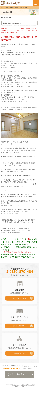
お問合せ (19, 374)
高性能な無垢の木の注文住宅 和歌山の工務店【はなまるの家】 (23, 385)
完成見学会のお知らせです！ (14, 23)
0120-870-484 (20, 271)
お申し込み (15, 299)
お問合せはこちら (19, 353)
